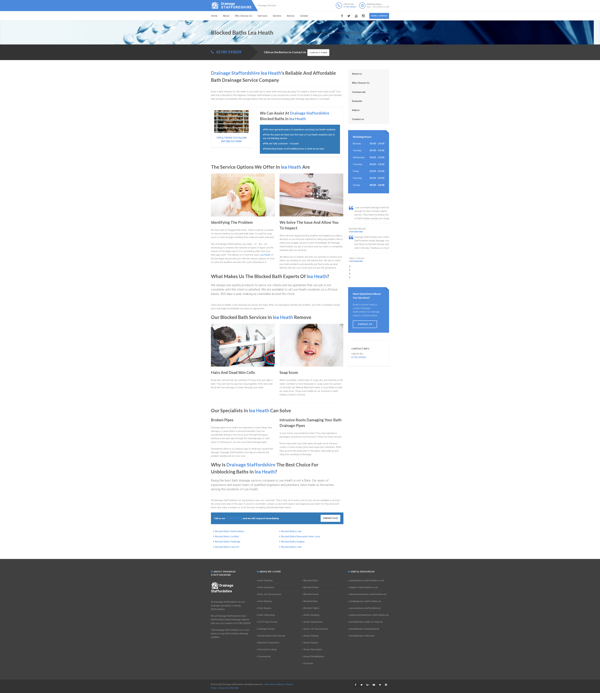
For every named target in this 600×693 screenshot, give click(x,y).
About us (357, 73)
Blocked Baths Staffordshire (229, 531)
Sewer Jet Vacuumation (316, 628)
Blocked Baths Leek (291, 531)
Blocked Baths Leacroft (227, 547)
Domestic (357, 101)
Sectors (277, 15)
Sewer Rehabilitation (314, 656)
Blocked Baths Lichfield (227, 536)
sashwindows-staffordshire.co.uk (366, 580)
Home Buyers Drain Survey (271, 635)
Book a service (379, 16)
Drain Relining (265, 601)
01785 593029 (350, 7)
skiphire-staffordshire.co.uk (363, 587)
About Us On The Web (229, 688)
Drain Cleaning (265, 580)
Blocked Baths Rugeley (293, 541)
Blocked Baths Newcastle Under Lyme (300, 536)
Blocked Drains (311, 587)
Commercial (358, 92)
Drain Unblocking (266, 615)
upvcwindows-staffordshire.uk (365, 608)
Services (262, 15)
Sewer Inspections (313, 621)
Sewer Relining (311, 635)
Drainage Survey (266, 628)
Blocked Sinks (311, 601)
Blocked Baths (311, 580)
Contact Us (329, 518)
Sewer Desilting (311, 615)
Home (214, 15)
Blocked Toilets (311, 608)
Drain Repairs (264, 608)
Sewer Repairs (311, 642)
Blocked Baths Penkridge (227, 541)
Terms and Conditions (274, 684)
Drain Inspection (266, 587)
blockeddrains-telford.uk (361, 635)
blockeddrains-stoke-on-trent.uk (365, 621)
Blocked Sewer (311, 594)
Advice (290, 15)
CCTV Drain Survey (267, 621)
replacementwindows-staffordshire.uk (369, 615)
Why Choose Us (243, 15)
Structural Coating (267, 649)
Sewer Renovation (313, 649)
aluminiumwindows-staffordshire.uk (367, 594)
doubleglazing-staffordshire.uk (365, 601)
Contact (304, 15)
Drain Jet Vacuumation (269, 594)
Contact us (358, 119)
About (226, 15)
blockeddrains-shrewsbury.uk (364, 628)
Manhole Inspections (268, 642)
